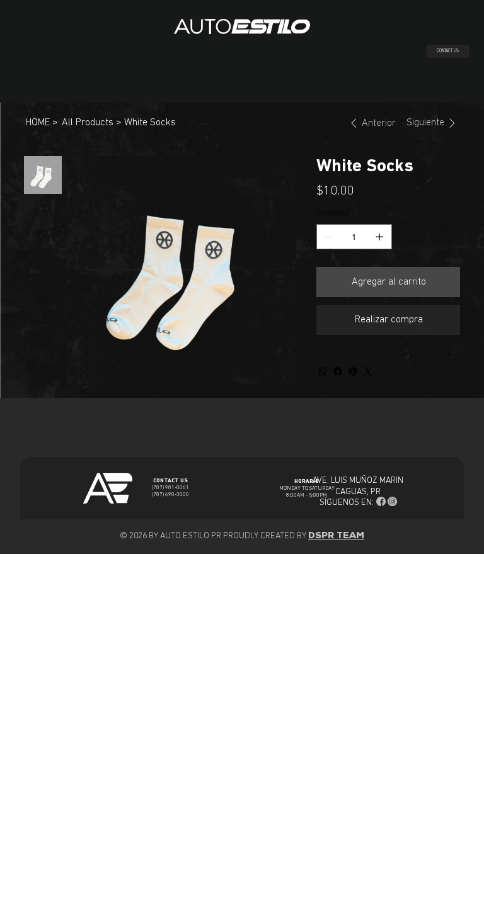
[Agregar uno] (379, 236)
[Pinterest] (353, 371)
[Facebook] (337, 371)
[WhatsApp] (322, 371)
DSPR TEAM (336, 536)
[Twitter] (368, 371)
